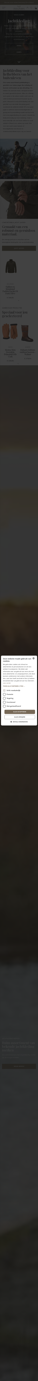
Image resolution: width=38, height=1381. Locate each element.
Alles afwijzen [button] (19, 717)
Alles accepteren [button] (19, 712)
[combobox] (34, 658)
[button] (19, 686)
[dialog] (19, 690)
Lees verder (7, 683)
